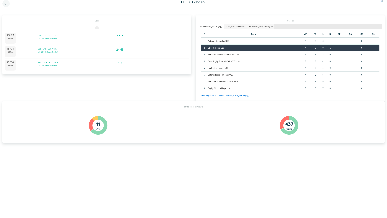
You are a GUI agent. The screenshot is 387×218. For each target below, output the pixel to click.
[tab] (211, 26)
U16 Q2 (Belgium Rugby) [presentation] (211, 26)
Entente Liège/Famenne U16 (220, 75)
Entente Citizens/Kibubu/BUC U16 (223, 81)
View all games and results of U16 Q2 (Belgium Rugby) (225, 95)
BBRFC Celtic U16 (216, 48)
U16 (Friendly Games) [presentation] (235, 26)
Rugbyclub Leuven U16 (218, 68)
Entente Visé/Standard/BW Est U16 (223, 54)
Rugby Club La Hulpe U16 (219, 88)
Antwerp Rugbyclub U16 (218, 41)
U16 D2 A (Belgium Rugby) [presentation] (261, 26)
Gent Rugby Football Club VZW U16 (223, 61)
